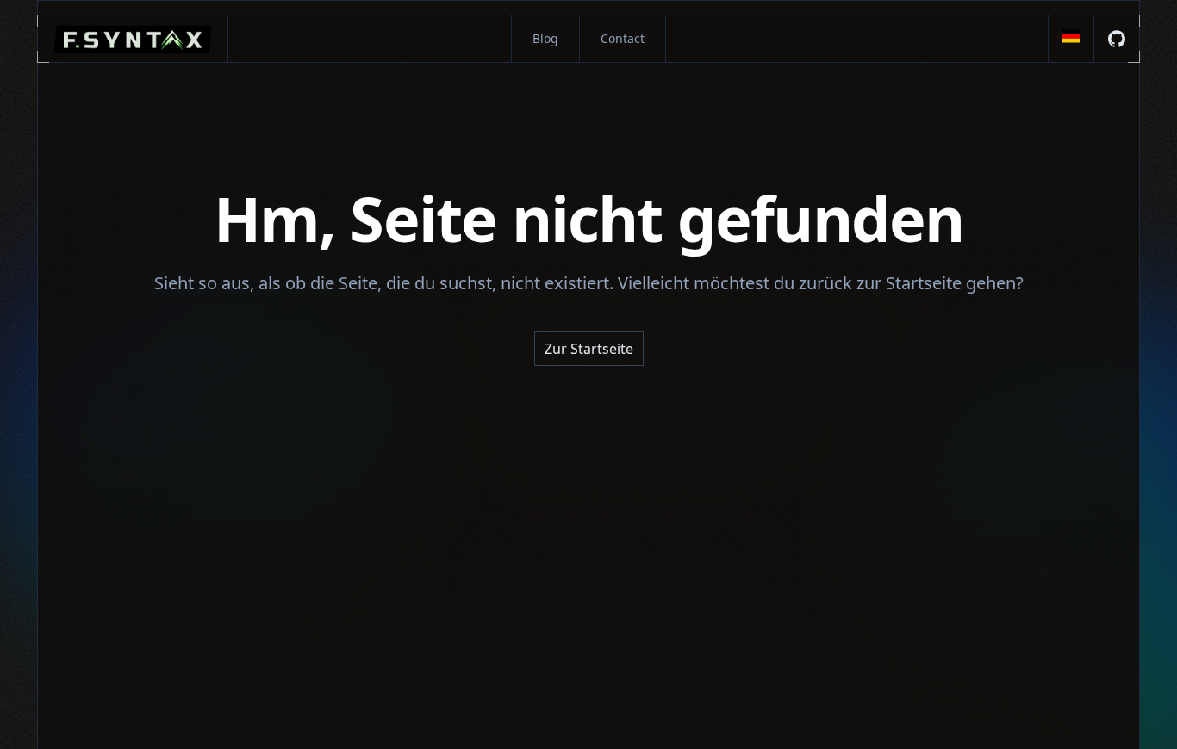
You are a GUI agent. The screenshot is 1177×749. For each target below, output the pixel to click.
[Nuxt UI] (133, 38)
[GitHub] (1116, 38)
